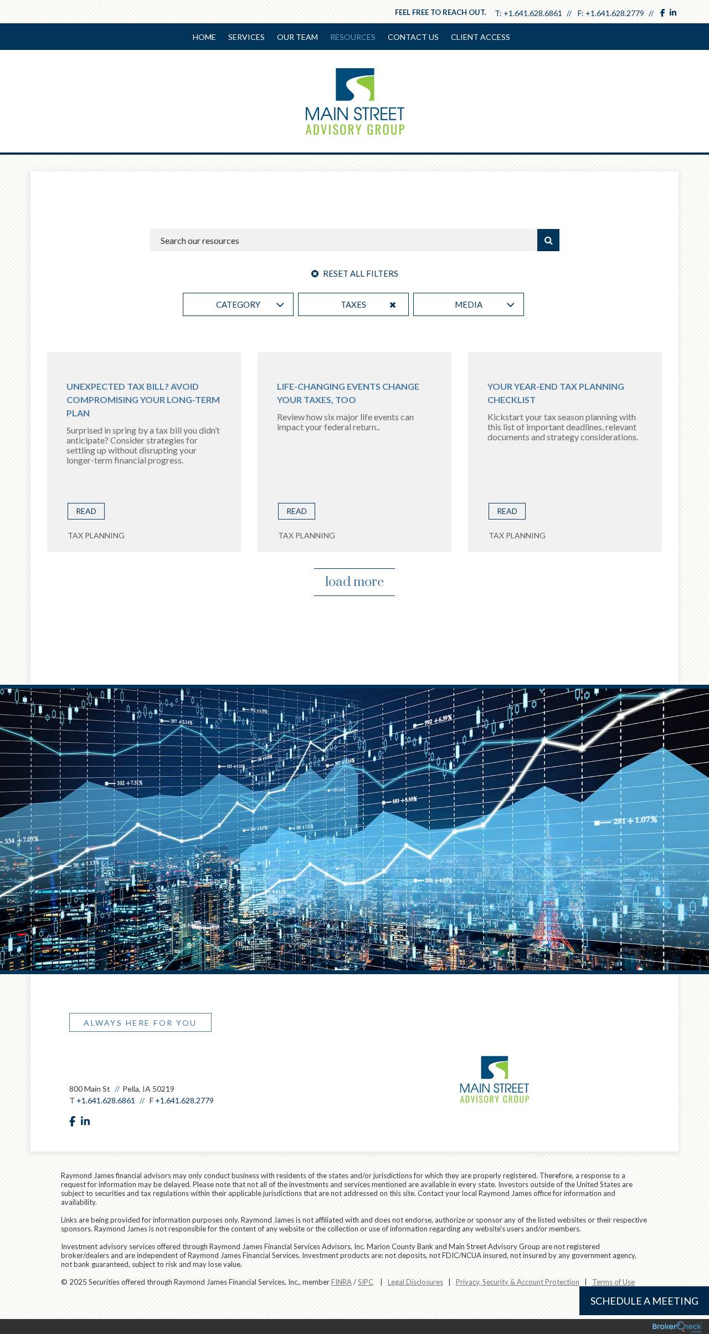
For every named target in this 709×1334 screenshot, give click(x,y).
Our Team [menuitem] (297, 37)
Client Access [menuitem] (480, 37)
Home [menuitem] (204, 37)
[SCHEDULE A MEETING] (74, 1064)
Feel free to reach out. (440, 12)
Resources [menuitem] (353, 37)
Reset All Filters (359, 273)
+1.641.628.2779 (614, 13)
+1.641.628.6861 (533, 13)
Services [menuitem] (246, 37)
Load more (354, 582)
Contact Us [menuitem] (413, 37)
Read (86, 511)
